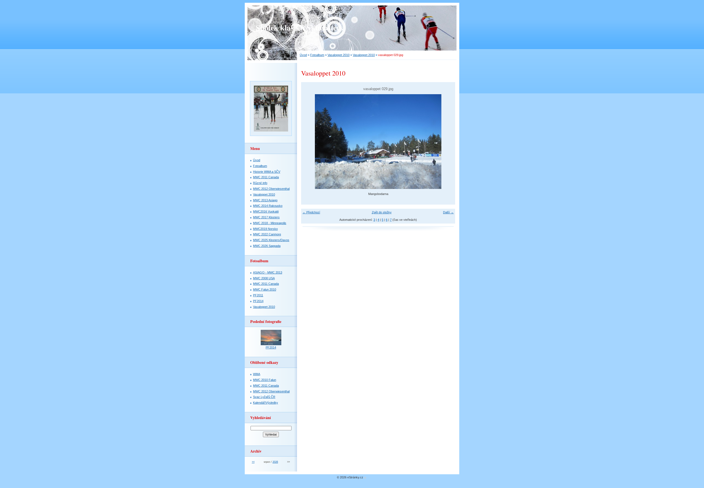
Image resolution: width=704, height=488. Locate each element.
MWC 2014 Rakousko (267, 205)
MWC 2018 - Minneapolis (269, 223)
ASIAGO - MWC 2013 (267, 272)
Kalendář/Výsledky (265, 402)
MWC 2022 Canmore (267, 234)
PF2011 (258, 295)
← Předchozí (311, 212)
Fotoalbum (317, 55)
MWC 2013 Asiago (265, 200)
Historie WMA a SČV (266, 171)
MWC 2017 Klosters (266, 217)
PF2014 (258, 301)
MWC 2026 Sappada (266, 245)
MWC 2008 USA (264, 278)
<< (253, 462)
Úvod (303, 55)
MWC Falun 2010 (264, 289)
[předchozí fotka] (310, 141)
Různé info (260, 183)
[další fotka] (446, 141)
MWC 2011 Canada (266, 177)
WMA (256, 374)
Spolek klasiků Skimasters (299, 27)
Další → (448, 212)
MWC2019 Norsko (265, 228)
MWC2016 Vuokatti (266, 211)
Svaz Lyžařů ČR (264, 396)
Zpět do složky (382, 212)
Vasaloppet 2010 (339, 55)
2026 (275, 462)
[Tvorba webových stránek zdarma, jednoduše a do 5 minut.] (365, 477)
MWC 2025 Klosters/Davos (271, 240)
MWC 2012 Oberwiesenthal (271, 188)
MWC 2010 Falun (264, 379)
